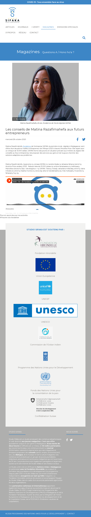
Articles (10, 27)
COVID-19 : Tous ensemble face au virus (45, 2)
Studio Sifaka (9, 213)
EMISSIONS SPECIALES (67, 27)
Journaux (23, 27)
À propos (10, 33)
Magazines (48, 27)
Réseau (22, 33)
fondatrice (27, 146)
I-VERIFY (35, 27)
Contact (34, 33)
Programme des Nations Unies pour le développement (38, 514)
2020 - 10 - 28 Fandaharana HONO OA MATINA (25, 213)
